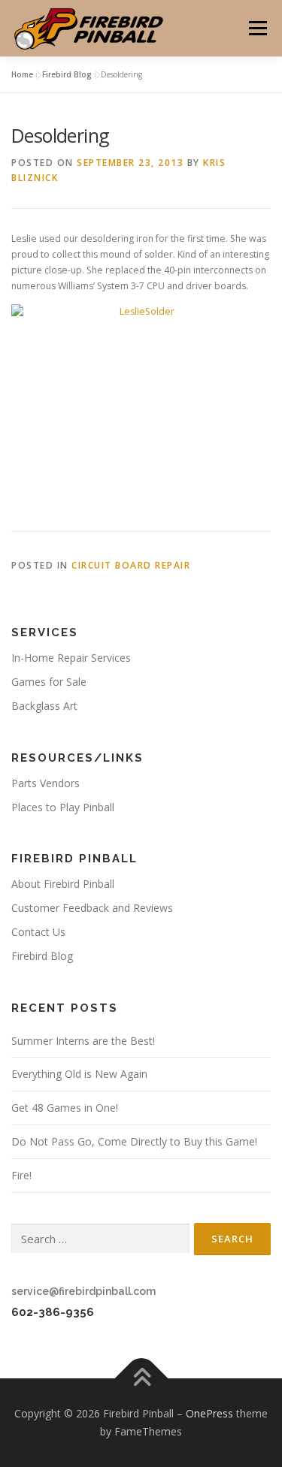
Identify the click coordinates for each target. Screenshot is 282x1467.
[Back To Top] (141, 1378)
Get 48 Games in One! (64, 1107)
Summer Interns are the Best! (83, 1041)
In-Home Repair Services (71, 657)
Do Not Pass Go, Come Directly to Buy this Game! (134, 1141)
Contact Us (38, 932)
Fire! (21, 1175)
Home (22, 74)
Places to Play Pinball (62, 807)
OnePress (209, 1413)
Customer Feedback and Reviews (92, 908)
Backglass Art (44, 706)
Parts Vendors (45, 783)
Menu (256, 28)
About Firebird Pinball (62, 884)
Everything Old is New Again (79, 1074)
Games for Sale (48, 682)
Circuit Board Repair (130, 565)
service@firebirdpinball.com (83, 1291)
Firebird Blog (67, 74)
